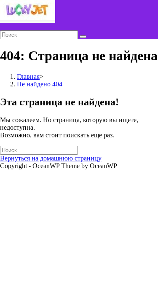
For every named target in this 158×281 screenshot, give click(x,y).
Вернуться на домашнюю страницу (51, 158)
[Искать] (83, 36)
